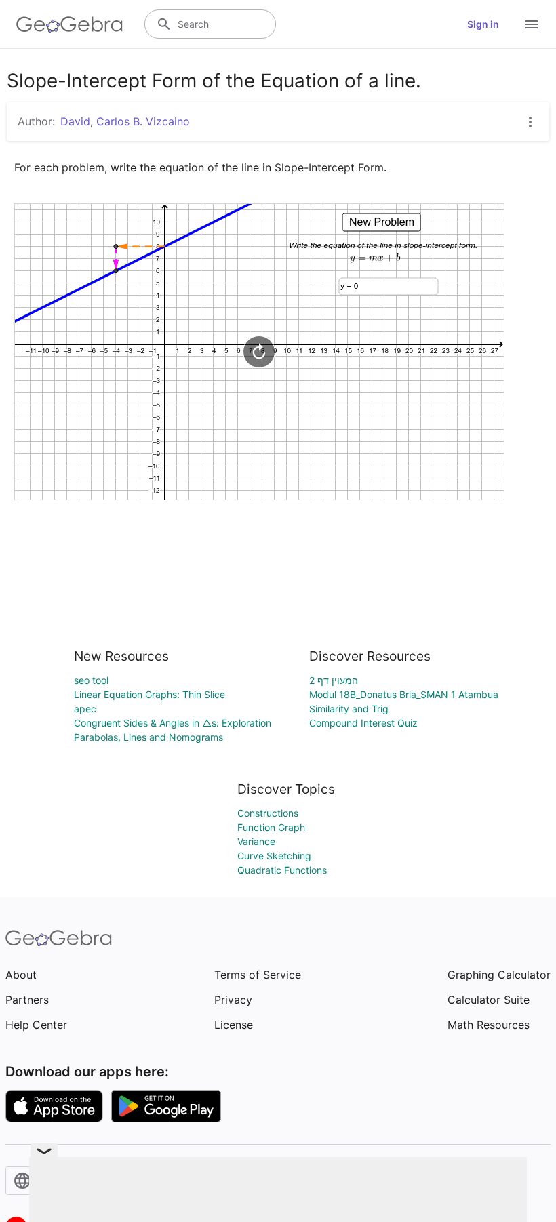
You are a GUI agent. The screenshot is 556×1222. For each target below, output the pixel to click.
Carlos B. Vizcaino (143, 121)
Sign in (483, 24)
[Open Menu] (531, 24)
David (75, 121)
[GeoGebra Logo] (69, 24)
